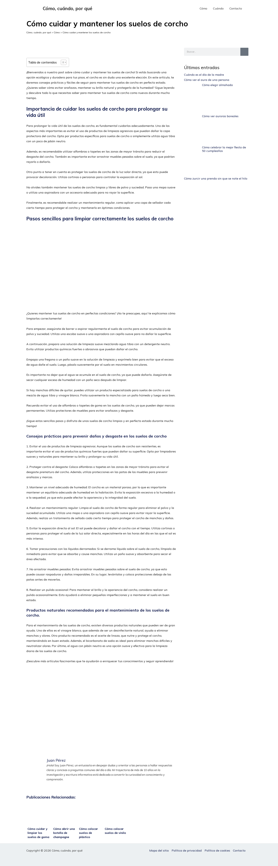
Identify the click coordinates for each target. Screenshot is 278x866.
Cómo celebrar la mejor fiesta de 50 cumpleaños (224, 149)
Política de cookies (217, 850)
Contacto (235, 8)
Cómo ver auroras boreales (220, 116)
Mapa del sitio (159, 850)
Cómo (203, 8)
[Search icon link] (250, 8)
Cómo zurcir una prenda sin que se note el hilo (215, 178)
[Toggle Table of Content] (62, 62)
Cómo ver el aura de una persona (206, 80)
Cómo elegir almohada (217, 85)
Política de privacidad (187, 850)
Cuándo (218, 8)
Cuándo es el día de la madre (204, 75)
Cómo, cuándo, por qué (67, 8)
